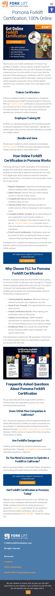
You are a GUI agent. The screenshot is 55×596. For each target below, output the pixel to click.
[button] (51, 9)
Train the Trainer (17, 104)
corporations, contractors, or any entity (33, 429)
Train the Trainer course (24, 223)
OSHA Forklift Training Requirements (20, 572)
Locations (8, 562)
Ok (28, 592)
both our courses (10, 147)
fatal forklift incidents (33, 449)
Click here (17, 508)
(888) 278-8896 (27, 514)
